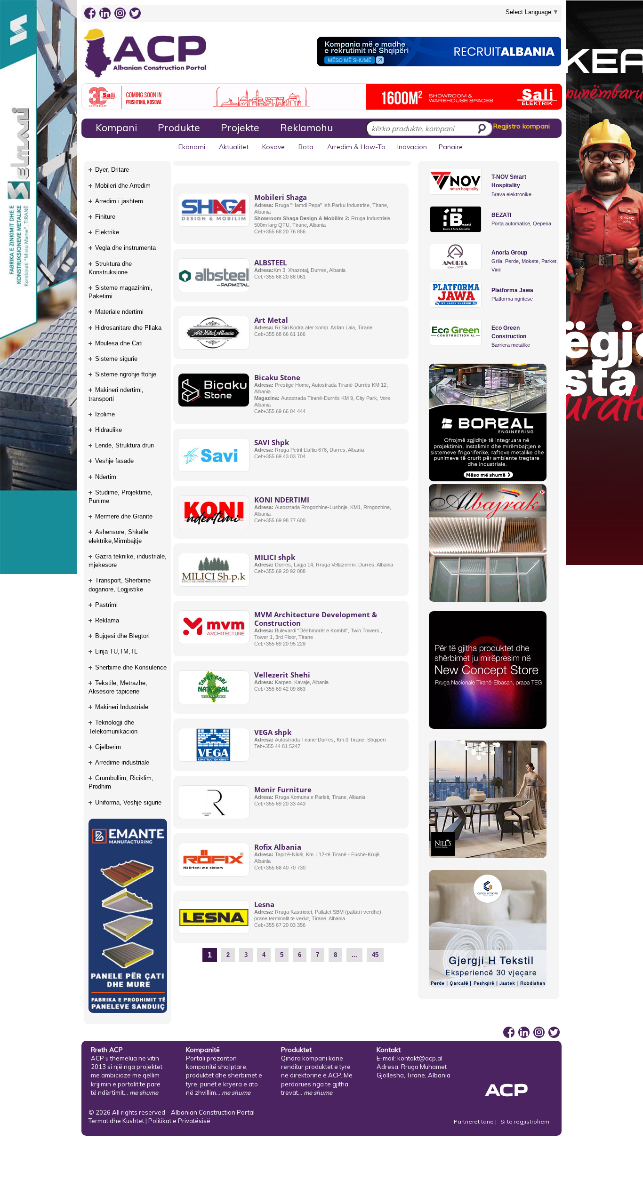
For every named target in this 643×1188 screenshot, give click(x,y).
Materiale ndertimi (119, 311)
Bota (305, 147)
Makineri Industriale (121, 706)
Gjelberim (108, 746)
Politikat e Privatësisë (179, 1120)
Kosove (273, 147)
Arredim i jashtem (119, 201)
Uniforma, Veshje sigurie (128, 802)
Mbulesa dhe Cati (119, 343)
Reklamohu (306, 127)
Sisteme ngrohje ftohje (125, 374)
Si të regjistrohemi (525, 1121)
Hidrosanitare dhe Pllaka (128, 327)
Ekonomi (191, 147)
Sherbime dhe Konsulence (131, 667)
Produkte (179, 127)
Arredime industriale (122, 762)
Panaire (451, 147)
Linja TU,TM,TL (116, 651)
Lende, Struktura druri (124, 445)
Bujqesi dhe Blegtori (122, 635)
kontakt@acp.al (419, 1058)
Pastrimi (106, 604)
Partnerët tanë (474, 1121)
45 (375, 954)
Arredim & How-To (356, 147)
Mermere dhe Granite (124, 516)
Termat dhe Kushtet (116, 1120)
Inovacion (412, 147)
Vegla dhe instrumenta (125, 247)
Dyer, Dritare (112, 169)
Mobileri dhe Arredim (123, 185)
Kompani (116, 127)
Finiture (105, 216)
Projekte (240, 127)
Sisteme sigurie (116, 358)
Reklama (107, 620)
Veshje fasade (114, 460)
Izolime (105, 414)
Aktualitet (234, 147)
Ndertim (105, 476)
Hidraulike (108, 429)
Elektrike (107, 232)
